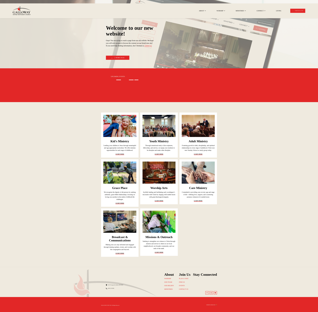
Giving (278, 11)
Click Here (122, 164)
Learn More (201, 117)
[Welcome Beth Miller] (116, 79)
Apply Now (162, 117)
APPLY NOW (122, 117)
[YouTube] (215, 292)
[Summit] (136, 79)
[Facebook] (207, 292)
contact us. (148, 46)
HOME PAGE (120, 57)
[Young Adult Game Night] (128, 79)
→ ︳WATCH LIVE (297, 10)
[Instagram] (211, 292)
